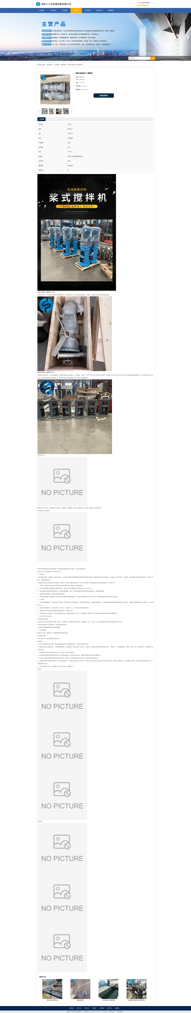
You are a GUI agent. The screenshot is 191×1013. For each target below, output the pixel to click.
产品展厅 (76, 10)
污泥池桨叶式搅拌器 (108, 1000)
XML (99, 1011)
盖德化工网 (112, 1011)
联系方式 (99, 10)
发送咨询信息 (103, 95)
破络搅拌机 (80, 1000)
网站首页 (49, 65)
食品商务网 (120, 1011)
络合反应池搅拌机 (52, 1000)
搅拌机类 (63, 65)
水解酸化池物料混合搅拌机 (136, 1000)
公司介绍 (53, 10)
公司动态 (64, 10)
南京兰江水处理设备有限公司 (74, 1011)
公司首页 (41, 10)
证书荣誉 (88, 10)
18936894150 (142, 5)
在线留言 (111, 10)
